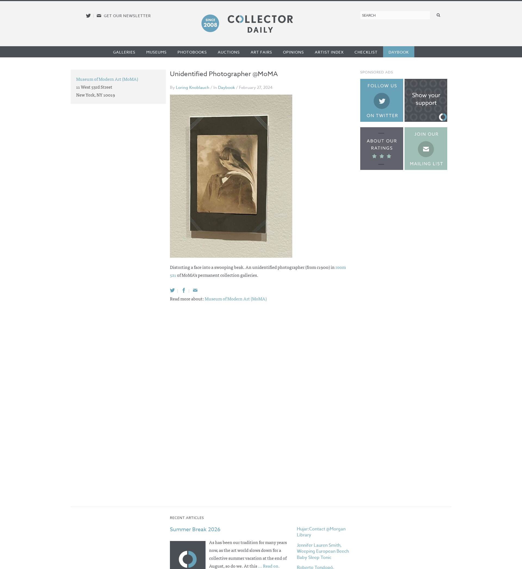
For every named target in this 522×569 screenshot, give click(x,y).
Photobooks (192, 52)
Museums (156, 52)
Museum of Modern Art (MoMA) (236, 298)
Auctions (229, 52)
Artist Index (329, 52)
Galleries (124, 52)
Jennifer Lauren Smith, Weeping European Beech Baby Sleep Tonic (323, 551)
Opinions (293, 52)
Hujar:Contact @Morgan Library (321, 532)
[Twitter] (172, 290)
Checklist (366, 52)
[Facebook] (183, 290)
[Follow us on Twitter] (88, 15)
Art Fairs (261, 52)
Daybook (399, 52)
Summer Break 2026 (195, 529)
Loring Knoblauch (192, 88)
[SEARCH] (438, 15)
